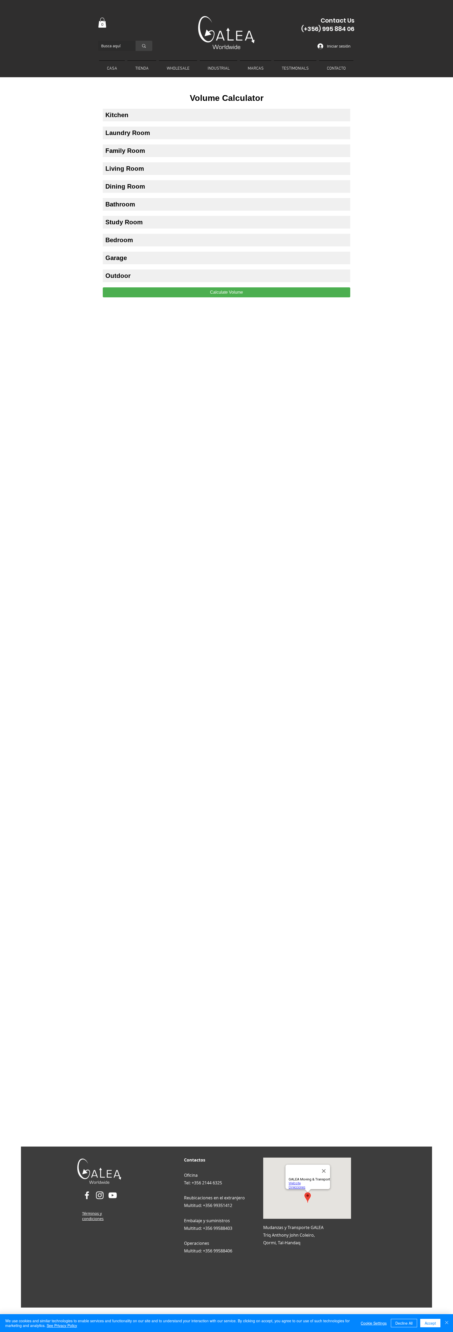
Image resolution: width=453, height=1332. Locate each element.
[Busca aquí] (144, 46)
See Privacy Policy (62, 1325)
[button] (102, 23)
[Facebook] (87, 1195)
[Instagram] (100, 1195)
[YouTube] (112, 1195)
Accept (430, 1323)
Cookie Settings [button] (374, 1323)
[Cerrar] (447, 1323)
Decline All (404, 1323)
